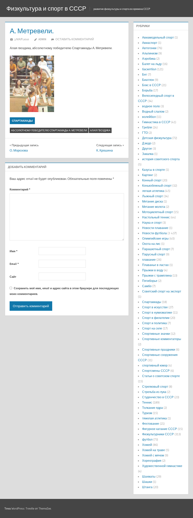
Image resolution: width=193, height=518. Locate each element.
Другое (147, 148)
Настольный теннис (156, 217)
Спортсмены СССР (156, 371)
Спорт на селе (152, 328)
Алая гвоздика (100, 130)
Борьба (147, 90)
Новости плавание (155, 228)
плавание (149, 259)
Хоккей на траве (153, 450)
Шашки (147, 482)
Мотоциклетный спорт (157, 212)
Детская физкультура (157, 138)
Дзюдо (146, 143)
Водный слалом (153, 111)
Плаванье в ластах (155, 265)
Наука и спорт (152, 222)
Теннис (147, 402)
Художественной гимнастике (162, 466)
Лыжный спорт (152, 196)
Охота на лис (151, 244)
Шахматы (148, 476)
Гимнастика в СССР (156, 122)
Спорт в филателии (155, 318)
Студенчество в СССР (158, 397)
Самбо (147, 286)
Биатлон (148, 80)
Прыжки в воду (152, 270)
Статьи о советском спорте (161, 376)
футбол (147, 439)
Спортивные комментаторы (161, 339)
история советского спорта (161, 159)
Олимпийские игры (155, 238)
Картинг (147, 175)
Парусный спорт (153, 254)
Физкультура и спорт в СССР (46, 8)
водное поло (151, 106)
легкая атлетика (153, 191)
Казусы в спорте (153, 170)
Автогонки (149, 48)
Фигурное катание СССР (159, 429)
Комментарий (20, 189)
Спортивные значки (156, 334)
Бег (144, 74)
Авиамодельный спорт (158, 37)
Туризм (147, 413)
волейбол (149, 117)
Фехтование (150, 423)
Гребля (147, 127)
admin (42, 39)
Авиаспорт (149, 43)
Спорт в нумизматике (157, 312)
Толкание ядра (152, 408)
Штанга (147, 487)
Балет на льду (152, 64)
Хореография (151, 460)
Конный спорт (152, 180)
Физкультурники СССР (158, 434)
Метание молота (153, 207)
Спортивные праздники (158, 349)
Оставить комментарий (74, 39)
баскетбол (149, 69)
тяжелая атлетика (154, 418)
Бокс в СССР (151, 85)
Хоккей (147, 445)
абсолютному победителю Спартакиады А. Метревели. (49, 130)
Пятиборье (149, 281)
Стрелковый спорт (155, 386)
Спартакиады (22, 120)
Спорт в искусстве (155, 307)
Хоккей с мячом (153, 455)
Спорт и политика (154, 323)
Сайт (13, 276)
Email (14, 264)
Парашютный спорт (156, 249)
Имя (13, 251)
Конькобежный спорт (157, 185)
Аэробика (148, 58)
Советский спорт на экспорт (161, 291)
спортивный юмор (155, 365)
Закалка (147, 154)
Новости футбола (154, 233)
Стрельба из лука (154, 392)
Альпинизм (150, 53)
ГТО (145, 133)
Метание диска (152, 201)
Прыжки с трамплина (157, 275)
